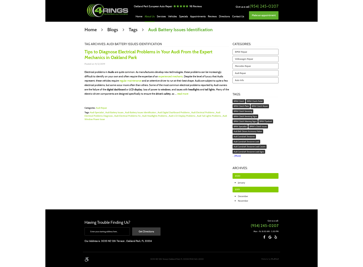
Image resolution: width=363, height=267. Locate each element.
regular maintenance (130, 80)
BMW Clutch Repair (260, 106)
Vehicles (172, 16)
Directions (224, 16)
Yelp (275, 237)
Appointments (198, 16)
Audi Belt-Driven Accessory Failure (248, 131)
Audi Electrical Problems (202, 112)
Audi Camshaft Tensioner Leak (246, 141)
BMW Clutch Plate (241, 106)
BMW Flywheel (265, 121)
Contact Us (238, 16)
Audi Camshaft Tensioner (244, 136)
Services (161, 16)
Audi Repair (101, 108)
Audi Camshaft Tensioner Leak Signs (249, 151)
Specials (183, 16)
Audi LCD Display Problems (182, 115)
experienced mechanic (171, 76)
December (243, 196)
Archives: (240, 168)
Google (270, 237)
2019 (237, 189)
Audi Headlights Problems (154, 115)
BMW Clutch (239, 101)
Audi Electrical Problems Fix (127, 115)
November (243, 200)
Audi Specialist (97, 112)
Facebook (264, 237)
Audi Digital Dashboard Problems (174, 112)
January (241, 182)
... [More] (237, 155)
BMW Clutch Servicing (243, 111)
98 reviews (195, 6)
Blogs (112, 29)
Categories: (242, 44)
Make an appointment (264, 15)
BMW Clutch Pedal (255, 101)
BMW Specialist (240, 126)
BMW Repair (241, 52)
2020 (237, 176)
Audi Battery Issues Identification (180, 29)
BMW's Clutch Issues (258, 126)
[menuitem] (139, 16)
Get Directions (146, 231)
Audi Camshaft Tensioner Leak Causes (249, 146)
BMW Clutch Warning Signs (245, 121)
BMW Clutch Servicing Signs (245, 116)
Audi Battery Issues (114, 112)
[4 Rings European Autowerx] (107, 10)
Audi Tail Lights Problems (209, 115)
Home (139, 16)
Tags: (237, 94)
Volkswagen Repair (244, 59)
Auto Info (239, 80)
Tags (133, 29)
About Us (150, 16)
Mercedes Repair (243, 66)
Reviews (212, 16)
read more (182, 93)
